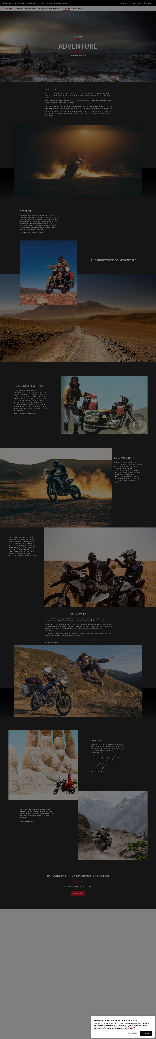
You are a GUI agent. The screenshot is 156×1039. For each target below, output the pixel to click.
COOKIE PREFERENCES (131, 1033)
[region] (123, 1027)
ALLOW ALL (146, 1033)
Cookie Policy (130, 1028)
